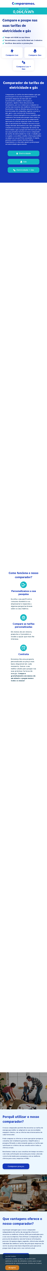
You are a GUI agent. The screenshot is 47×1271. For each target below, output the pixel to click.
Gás (25, 161)
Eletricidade (25, 153)
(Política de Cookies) (35, 1263)
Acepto (12, 1267)
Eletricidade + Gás (25, 170)
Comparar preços (16, 1166)
